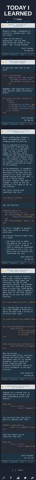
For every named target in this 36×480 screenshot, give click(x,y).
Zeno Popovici (27, 257)
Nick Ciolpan (27, 48)
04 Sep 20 (28, 51)
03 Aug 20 (28, 375)
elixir (5, 54)
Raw (22, 54)
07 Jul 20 (28, 458)
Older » (21, 470)
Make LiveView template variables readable (18, 62)
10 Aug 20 (28, 259)
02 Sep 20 (28, 120)
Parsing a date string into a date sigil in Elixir (18, 270)
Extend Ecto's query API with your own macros (18, 387)
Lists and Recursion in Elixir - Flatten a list (18, 131)
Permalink (13, 54)
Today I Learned (18, 10)
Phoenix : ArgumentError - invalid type (18, 25)
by (15, 19)
